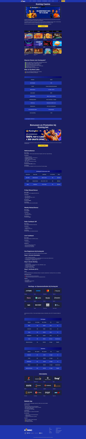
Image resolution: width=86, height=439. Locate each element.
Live (37, 31)
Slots (56, 31)
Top (28, 31)
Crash (47, 31)
